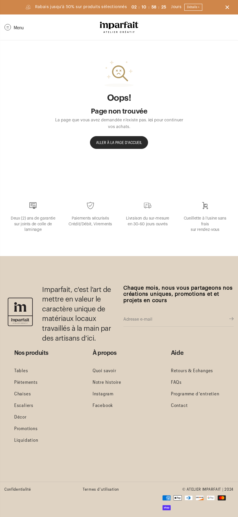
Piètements (26, 382)
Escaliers (23, 405)
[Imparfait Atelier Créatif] (119, 27)
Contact (179, 405)
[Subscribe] (231, 319)
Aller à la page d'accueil (119, 142)
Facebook (103, 405)
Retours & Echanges (192, 370)
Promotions (26, 428)
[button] (14, 27)
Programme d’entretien (195, 393)
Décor (20, 416)
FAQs (176, 382)
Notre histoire (107, 382)
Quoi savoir (104, 370)
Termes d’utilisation (101, 489)
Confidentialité (17, 489)
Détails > (193, 7)
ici (150, 120)
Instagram (103, 393)
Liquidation (26, 440)
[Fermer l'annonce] (227, 7)
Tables (21, 370)
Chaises (22, 393)
